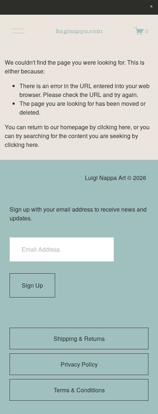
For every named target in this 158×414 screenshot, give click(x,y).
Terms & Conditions (79, 390)
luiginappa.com (79, 31)
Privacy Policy (79, 364)
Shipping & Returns (79, 338)
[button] (151, 6)
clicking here (113, 127)
